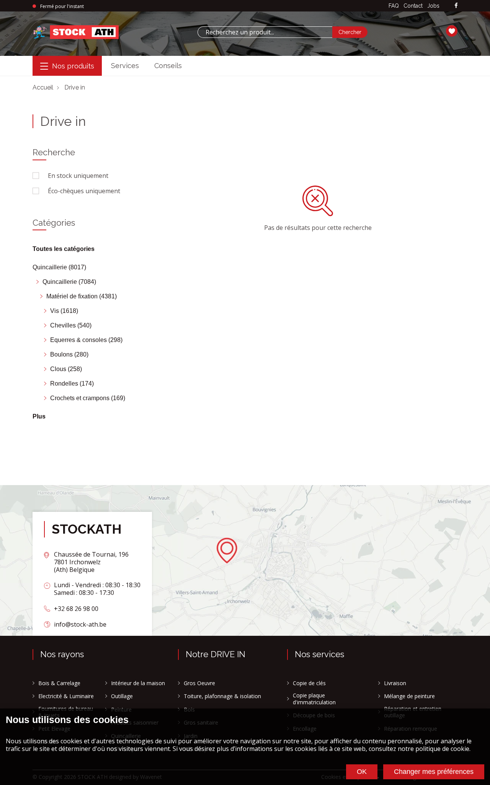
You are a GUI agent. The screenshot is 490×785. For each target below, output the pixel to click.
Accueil (43, 87)
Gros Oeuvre (199, 683)
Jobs (433, 6)
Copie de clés (309, 683)
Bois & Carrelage (59, 683)
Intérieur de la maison (138, 683)
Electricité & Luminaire (66, 696)
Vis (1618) (64, 311)
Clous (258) (66, 369)
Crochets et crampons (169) (87, 398)
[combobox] (265, 32)
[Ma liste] (451, 32)
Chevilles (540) (70, 325)
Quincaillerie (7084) (69, 281)
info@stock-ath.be (80, 624)
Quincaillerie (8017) (59, 267)
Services (125, 66)
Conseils (168, 66)
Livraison (395, 683)
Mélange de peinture (409, 696)
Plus (39, 416)
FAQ (394, 6)
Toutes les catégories (64, 249)
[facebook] (456, 6)
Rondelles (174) (72, 383)
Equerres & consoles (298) (86, 340)
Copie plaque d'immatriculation (314, 698)
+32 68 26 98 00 (76, 608)
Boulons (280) (69, 354)
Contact (413, 6)
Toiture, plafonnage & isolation (222, 696)
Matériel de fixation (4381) (81, 296)
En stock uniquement (78, 175)
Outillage (122, 696)
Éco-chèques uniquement (84, 191)
